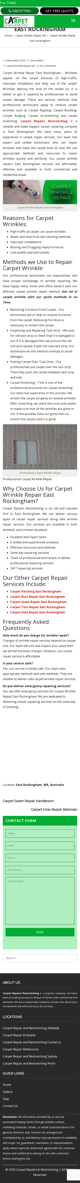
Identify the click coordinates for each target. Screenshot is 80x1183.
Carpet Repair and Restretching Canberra (32, 1042)
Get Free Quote (59, 11)
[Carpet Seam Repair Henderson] (69, 797)
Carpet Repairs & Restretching (37, 1170)
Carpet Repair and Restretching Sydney (30, 1056)
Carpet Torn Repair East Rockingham (37, 607)
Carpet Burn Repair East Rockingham (37, 597)
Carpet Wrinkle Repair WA (30, 35)
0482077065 (21, 11)
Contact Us (10, 1106)
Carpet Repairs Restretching (44, 121)
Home (8, 35)
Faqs (6, 1099)
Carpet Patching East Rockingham (35, 591)
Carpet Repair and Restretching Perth (29, 1063)
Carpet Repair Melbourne (21, 1049)
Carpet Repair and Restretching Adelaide (31, 1028)
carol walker (37, 60)
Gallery (7, 1092)
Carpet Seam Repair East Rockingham (38, 602)
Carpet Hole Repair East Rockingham (37, 612)
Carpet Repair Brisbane (19, 1035)
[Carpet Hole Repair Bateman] (69, 803)
